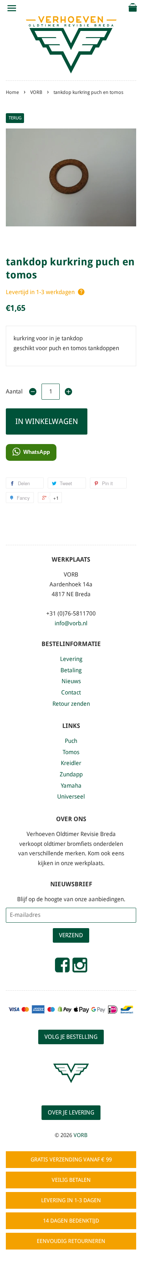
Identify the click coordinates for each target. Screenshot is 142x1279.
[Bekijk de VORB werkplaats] (71, 1089)
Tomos (71, 752)
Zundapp (71, 774)
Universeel (71, 796)
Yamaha (71, 785)
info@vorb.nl (71, 623)
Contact (71, 692)
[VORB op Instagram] (79, 968)
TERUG (15, 117)
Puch (71, 740)
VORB (36, 92)
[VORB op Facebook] (62, 968)
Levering (71, 659)
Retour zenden (71, 703)
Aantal (14, 391)
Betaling (71, 670)
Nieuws (71, 681)
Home (12, 92)
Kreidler (71, 763)
